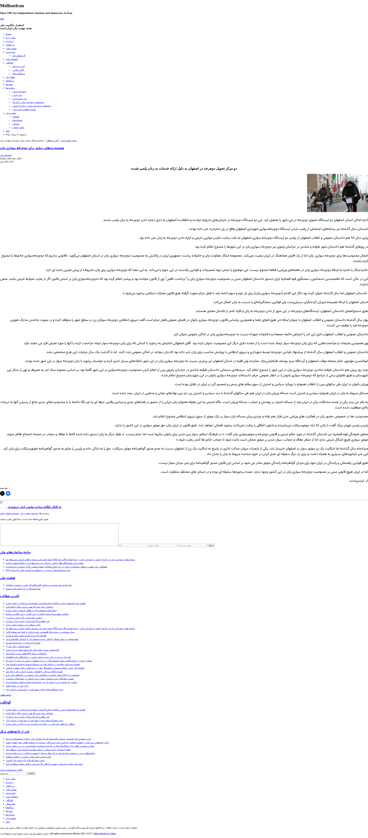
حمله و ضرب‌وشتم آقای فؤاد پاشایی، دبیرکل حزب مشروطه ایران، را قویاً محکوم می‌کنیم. (45, 563)
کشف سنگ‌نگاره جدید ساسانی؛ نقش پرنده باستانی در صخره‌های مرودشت (40, 679)
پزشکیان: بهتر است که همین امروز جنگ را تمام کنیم (29, 607)
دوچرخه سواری (31, 513)
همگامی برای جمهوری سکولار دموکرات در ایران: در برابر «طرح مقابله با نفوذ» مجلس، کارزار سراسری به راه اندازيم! (56, 567)
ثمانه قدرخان (6, 155)
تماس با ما (10, 38)
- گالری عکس (18, 70)
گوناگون (9, 63)
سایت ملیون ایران (69, 141)
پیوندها (9, 84)
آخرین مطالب (52, 141)
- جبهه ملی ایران (19, 92)
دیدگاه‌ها (10, 81)
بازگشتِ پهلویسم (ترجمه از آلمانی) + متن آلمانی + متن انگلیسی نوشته (37, 614)
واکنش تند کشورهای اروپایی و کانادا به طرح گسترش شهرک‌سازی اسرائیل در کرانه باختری (45, 603)
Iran (2, 19)
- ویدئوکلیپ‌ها (18, 74)
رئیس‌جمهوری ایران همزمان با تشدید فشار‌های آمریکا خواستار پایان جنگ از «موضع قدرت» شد (48, 739)
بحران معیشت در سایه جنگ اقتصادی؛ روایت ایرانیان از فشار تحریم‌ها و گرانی (40, 632)
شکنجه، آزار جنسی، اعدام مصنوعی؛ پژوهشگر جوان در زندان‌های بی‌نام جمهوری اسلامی (45, 668)
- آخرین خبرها (18, 66)
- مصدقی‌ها (17, 120)
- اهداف (15, 117)
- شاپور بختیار (18, 127)
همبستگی (10, 804)
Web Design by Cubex (105, 834)
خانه (8, 131)
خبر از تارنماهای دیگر (14, 731)
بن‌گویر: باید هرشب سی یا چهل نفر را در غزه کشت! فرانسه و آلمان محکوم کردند (42, 682)
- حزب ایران (17, 95)
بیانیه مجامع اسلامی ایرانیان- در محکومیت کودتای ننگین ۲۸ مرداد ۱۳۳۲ (38, 570)
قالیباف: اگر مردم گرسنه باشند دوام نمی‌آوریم (26, 636)
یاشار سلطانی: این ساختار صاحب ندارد (23, 625)
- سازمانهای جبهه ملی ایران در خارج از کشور (31, 106)
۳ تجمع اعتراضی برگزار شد (18, 646)
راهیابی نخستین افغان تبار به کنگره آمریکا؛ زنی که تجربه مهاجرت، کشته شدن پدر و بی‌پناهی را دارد (50, 746)
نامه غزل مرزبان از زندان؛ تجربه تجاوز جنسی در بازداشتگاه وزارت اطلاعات (38, 657)
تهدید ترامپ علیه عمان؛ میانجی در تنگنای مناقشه (28, 757)
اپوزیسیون (10, 52)
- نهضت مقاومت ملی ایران (24, 110)
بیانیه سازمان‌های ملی (15, 552)
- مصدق (15, 124)
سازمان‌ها (10, 88)
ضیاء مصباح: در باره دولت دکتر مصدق (23, 589)
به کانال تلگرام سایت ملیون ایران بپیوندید (34, 507)
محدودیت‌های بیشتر (9, 513)
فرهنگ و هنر (12, 59)
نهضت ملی (11, 113)
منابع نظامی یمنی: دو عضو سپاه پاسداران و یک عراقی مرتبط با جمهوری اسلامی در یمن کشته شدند (50, 753)
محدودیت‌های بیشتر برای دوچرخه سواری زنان (32, 148)
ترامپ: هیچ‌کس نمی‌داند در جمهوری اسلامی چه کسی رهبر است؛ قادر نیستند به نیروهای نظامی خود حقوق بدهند (57, 743)
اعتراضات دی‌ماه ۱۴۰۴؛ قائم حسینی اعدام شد (26, 654)
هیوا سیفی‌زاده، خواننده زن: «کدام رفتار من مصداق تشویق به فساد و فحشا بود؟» (43, 664)
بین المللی (10, 45)
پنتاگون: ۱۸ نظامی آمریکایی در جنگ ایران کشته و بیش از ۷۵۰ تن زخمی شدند (40, 724)
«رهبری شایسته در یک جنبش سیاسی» (24, 618)
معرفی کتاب (11, 49)
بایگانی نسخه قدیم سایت (11, 770)
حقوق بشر (10, 77)
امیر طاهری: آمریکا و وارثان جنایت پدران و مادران (27, 621)
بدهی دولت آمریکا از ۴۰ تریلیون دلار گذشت (25, 760)
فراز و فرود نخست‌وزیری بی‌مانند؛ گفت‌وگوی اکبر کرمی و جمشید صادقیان (38, 585)
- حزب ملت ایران (19, 99)
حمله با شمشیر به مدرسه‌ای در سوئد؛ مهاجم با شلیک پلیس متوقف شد (38, 750)
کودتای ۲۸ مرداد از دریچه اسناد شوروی (23, 643)
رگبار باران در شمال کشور (17, 686)
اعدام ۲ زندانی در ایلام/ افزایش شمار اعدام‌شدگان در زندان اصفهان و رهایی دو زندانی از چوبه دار (49, 661)
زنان (22, 513)
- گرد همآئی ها (18, 56)
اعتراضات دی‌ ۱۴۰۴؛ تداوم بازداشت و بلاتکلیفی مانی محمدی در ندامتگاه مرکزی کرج (42, 675)
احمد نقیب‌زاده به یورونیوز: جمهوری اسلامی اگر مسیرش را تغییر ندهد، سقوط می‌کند (44, 764)
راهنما (8, 34)
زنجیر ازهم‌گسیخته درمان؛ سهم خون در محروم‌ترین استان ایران (34, 690)
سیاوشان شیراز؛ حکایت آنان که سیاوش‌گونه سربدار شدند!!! (32, 650)
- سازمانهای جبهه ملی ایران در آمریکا (28, 102)
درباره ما (9, 41)
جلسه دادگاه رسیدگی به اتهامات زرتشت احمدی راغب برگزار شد (34, 672)
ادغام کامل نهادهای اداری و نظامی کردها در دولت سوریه (31, 611)
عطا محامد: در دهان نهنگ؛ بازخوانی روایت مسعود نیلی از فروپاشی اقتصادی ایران (42, 639)
